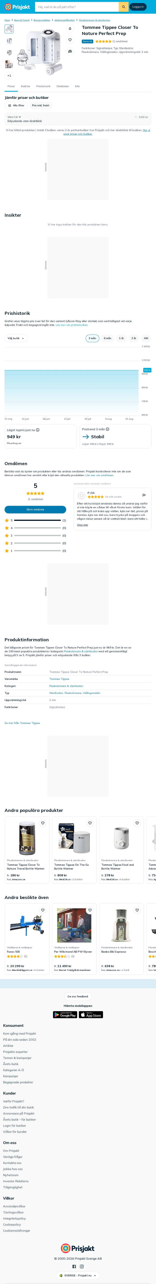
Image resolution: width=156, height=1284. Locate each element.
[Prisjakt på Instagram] (82, 1266)
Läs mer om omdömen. (100, 475)
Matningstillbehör (65, 20)
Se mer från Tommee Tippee (22, 723)
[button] (9, 76)
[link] (112, 509)
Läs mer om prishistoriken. (72, 325)
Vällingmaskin (91, 693)
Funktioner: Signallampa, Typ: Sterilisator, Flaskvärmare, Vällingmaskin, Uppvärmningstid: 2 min (115, 50)
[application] (78, 383)
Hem (7, 20)
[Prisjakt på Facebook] (74, 1266)
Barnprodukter (42, 20)
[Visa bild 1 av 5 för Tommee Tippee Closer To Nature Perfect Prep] (9, 28)
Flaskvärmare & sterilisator (94, 20)
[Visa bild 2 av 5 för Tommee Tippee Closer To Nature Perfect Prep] (9, 40)
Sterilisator (56, 693)
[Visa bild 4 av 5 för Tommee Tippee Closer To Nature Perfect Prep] (9, 64)
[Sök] (124, 7)
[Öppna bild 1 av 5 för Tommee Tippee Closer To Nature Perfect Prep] (40, 52)
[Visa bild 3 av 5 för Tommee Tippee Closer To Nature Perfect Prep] (9, 52)
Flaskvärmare (73, 693)
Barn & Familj (21, 20)
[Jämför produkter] (70, 51)
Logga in (138, 6)
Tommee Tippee (59, 679)
